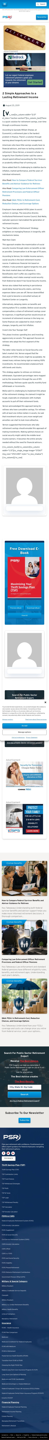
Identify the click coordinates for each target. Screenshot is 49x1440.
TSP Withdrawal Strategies (11, 1184)
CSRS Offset (6, 1249)
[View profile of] (24, 503)
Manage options (24, 732)
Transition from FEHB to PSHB (12, 1361)
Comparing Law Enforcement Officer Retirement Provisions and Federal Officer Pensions (23, 192)
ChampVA (5, 1295)
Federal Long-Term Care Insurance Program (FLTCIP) (20, 1370)
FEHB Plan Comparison (9, 1333)
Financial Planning (10, 1402)
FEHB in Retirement (8, 1351)
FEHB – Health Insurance (10, 1328)
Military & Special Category (14, 1281)
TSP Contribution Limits (10, 1174)
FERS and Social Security (10, 1258)
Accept (24, 726)
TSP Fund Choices (8, 1179)
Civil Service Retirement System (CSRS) (15, 1240)
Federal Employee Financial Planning (14, 1407)
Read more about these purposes (36, 719)
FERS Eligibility (7, 1263)
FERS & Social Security (10, 1235)
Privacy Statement (31, 737)
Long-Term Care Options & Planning (14, 1375)
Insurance (6, 1323)
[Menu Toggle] (4, 4)
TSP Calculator (7, 1207)
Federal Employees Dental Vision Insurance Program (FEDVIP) (23, 1393)
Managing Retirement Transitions (13, 1421)
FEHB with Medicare (9, 1347)
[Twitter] (8, 1153)
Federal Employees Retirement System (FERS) (18, 1221)
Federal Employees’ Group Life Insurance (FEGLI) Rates (20, 1389)
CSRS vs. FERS (7, 1254)
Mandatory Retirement (9, 1319)
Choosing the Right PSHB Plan (12, 1365)
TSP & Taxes (6, 1193)
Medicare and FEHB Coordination (13, 1379)
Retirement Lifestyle (9, 1426)
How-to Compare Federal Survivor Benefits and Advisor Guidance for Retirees (23, 902)
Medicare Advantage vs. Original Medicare (16, 1384)
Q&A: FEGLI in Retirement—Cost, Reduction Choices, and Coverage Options (21, 1019)
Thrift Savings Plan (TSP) (13, 1165)
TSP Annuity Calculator (10, 1212)
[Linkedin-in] (13, 1153)
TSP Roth (5, 1188)
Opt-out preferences (18, 737)
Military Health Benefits (10, 1309)
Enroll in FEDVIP (7, 1398)
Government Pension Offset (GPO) (13, 1277)
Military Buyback (7, 1286)
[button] (45, 702)
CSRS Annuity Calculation (10, 1244)
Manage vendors (7, 719)
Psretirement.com (37, 1144)
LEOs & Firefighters (8, 1314)
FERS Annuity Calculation (10, 1226)
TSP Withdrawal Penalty (10, 1202)
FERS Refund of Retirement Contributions (16, 1272)
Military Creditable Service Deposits (14, 1291)
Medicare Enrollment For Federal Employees (17, 1342)
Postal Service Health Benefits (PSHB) (15, 1356)
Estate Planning (7, 1416)
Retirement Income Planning (11, 1412)
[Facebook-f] (3, 1153)
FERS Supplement (8, 1230)
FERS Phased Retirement (10, 1268)
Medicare (5, 1337)
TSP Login (5, 1198)
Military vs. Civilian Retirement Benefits (15, 1305)
